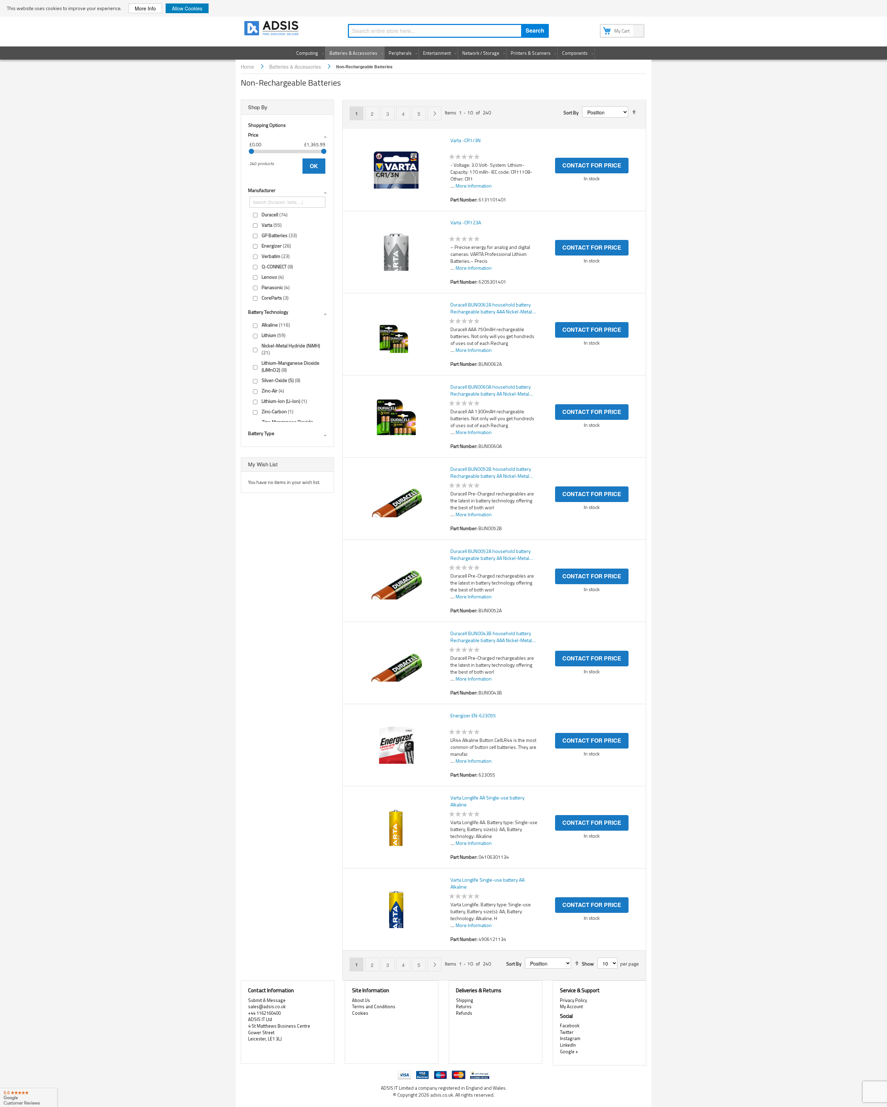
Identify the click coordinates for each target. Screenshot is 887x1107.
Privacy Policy (573, 1000)
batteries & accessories (295, 66)
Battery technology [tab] (268, 311)
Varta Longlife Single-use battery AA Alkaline (487, 883)
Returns (464, 1006)
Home (248, 66)
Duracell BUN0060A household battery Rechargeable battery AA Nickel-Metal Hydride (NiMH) (490, 390)
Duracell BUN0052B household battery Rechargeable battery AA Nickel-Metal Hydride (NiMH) (490, 472)
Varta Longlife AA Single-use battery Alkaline (487, 801)
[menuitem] (308, 53)
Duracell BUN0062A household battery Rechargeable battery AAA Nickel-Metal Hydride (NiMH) (491, 308)
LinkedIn (568, 1044)
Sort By (571, 112)
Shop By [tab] (257, 107)
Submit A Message (267, 1000)
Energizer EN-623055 (473, 715)
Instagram (570, 1038)
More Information (474, 185)
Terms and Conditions (373, 1006)
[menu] (443, 53)
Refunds (464, 1013)
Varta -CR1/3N (465, 140)
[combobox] (448, 31)
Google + (569, 1051)
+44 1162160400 (264, 1013)
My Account (571, 1006)
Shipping (464, 1000)
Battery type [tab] (261, 433)
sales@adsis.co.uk (267, 1006)
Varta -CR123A (465, 222)
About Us (361, 1000)
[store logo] (272, 29)
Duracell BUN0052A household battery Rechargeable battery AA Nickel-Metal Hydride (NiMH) (490, 555)
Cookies (360, 1013)
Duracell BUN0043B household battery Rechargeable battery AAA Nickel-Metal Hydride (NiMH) (491, 637)
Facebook (569, 1025)
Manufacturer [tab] (261, 190)
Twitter (566, 1032)
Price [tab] (253, 134)
